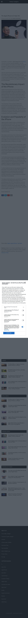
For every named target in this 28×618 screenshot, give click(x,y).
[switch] (23, 310)
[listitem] (14, 307)
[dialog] (14, 309)
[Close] (25, 283)
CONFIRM (8, 333)
